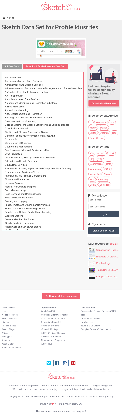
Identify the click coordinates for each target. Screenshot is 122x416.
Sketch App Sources (44, 396)
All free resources (10, 314)
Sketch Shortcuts (10, 318)
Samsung (103, 179)
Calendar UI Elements (51, 336)
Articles (5, 332)
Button (93, 132)
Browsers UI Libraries (107, 256)
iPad (92, 179)
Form (92, 138)
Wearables (95, 169)
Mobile (93, 127)
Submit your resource (11, 347)
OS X (107, 169)
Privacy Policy (105, 396)
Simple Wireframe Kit (51, 321)
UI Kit (111, 153)
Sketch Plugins (9, 329)
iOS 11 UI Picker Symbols (53, 332)
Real (114, 132)
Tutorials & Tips (9, 325)
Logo (101, 138)
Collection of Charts (50, 325)
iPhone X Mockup (49, 329)
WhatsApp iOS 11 (49, 311)
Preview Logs (103, 263)
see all (113, 243)
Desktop (104, 132)
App (92, 158)
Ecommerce (96, 163)
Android (101, 153)
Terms (91, 396)
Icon (112, 122)
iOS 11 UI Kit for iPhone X (53, 318)
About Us (6, 340)
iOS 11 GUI (46, 343)
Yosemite (94, 174)
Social (93, 184)
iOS (92, 153)
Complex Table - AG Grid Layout (96, 329)
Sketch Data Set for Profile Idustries (50, 27)
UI (91, 122)
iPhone (106, 174)
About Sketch (8, 343)
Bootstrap (105, 184)
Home (4, 311)
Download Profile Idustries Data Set (45, 66)
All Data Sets (12, 66)
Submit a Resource (105, 103)
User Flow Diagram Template (54, 314)
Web (99, 158)
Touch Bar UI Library (107, 269)
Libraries (5, 321)
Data (108, 163)
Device (103, 127)
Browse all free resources (63, 295)
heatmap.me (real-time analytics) (69, 411)
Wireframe (101, 122)
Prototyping (7, 336)
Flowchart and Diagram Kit (53, 340)
